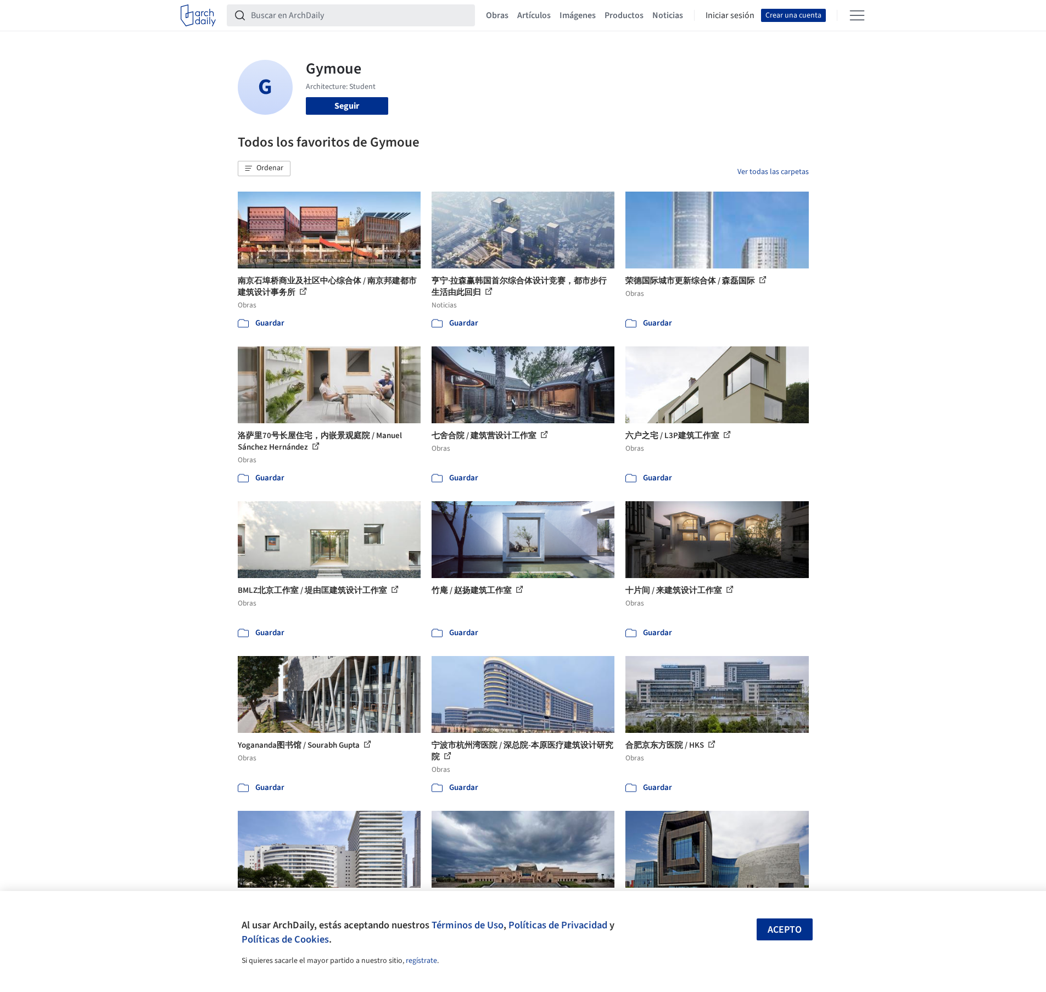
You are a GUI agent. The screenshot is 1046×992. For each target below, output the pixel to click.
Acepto (785, 930)
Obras (497, 15)
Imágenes (578, 15)
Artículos (534, 15)
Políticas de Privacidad (557, 925)
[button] (264, 168)
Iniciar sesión (730, 15)
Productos (624, 15)
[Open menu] (857, 15)
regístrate (421, 960)
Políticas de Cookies (285, 939)
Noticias (667, 15)
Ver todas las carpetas (773, 172)
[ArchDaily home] (198, 15)
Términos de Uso (468, 925)
